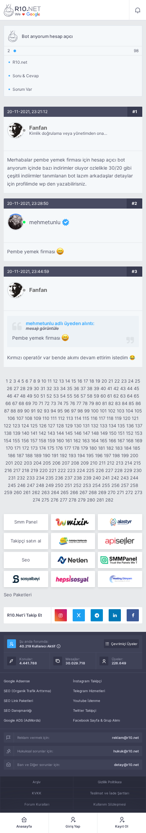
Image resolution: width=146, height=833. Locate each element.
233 (30, 477)
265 (64, 492)
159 (51, 440)
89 (20, 410)
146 (77, 433)
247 (31, 485)
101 (103, 410)
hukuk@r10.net (126, 751)
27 (16, 388)
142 (42, 433)
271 (120, 492)
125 (34, 425)
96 (67, 410)
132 (94, 425)
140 (25, 433)
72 (47, 403)
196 (99, 455)
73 (53, 403)
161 (68, 440)
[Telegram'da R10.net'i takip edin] (97, 615)
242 (115, 477)
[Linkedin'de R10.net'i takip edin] (115, 615)
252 (77, 485)
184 (127, 448)
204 (37, 463)
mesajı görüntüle (42, 328)
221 (52, 470)
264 (55, 492)
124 (25, 425)
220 (43, 470)
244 (134, 477)
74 (59, 403)
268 (93, 492)
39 (96, 388)
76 (72, 403)
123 (16, 425)
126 (43, 425)
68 (21, 403)
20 (104, 381)
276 (54, 500)
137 (138, 425)
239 (87, 477)
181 (101, 448)
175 (50, 448)
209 (84, 463)
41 (109, 388)
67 (14, 403)
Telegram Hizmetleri (89, 691)
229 (128, 470)
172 (25, 448)
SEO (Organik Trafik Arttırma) (27, 691)
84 (124, 403)
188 (29, 455)
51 (42, 396)
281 (100, 500)
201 (9, 463)
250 (59, 485)
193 (72, 455)
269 (102, 492)
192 (63, 455)
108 (28, 418)
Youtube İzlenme (86, 701)
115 (86, 418)
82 (111, 403)
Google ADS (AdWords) (22, 720)
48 (22, 396)
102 (111, 410)
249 (49, 485)
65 (136, 396)
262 (36, 492)
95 (60, 410)
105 (138, 410)
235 (49, 477)
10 (43, 381)
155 (16, 440)
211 (102, 463)
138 (8, 433)
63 (123, 396)
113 (69, 418)
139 (16, 433)
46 (9, 396)
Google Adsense (17, 681)
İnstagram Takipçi (87, 681)
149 (104, 433)
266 (74, 492)
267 (83, 492)
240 (97, 477)
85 (131, 403)
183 (119, 448)
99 (87, 410)
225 (90, 470)
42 (116, 388)
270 (111, 492)
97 (73, 410)
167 (121, 440)
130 (77, 425)
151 (121, 433)
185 (136, 448)
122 (7, 425)
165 (103, 440)
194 (81, 455)
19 (97, 381)
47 (16, 396)
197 (107, 455)
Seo (26, 559)
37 (83, 388)
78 (85, 403)
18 (91, 381)
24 (130, 381)
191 (55, 455)
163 (86, 440)
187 (20, 455)
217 (16, 470)
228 (118, 470)
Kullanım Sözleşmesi (109, 804)
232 (21, 477)
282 (109, 500)
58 (89, 396)
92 (39, 410)
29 (29, 388)
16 (79, 381)
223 (71, 470)
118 (110, 418)
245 (12, 485)
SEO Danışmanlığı (18, 710)
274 (36, 500)
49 (29, 396)
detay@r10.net (126, 765)
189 (37, 455)
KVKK (36, 793)
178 (75, 448)
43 (123, 388)
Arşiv (37, 782)
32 (49, 388)
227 (109, 470)
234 (40, 477)
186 (11, 455)
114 (77, 418)
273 (138, 492)
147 (86, 433)
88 (13, 410)
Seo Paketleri (18, 594)
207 (66, 463)
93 (46, 410)
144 (60, 433)
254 (96, 485)
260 (18, 492)
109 (37, 418)
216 (8, 470)
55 (69, 396)
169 (138, 440)
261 (27, 492)
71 (41, 403)
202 (18, 463)
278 (72, 500)
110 (45, 418)
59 (96, 396)
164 (94, 440)
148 (95, 433)
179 (84, 448)
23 (124, 381)
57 (83, 396)
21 (110, 381)
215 (137, 463)
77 (78, 403)
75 (66, 403)
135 (121, 425)
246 (21, 485)
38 (89, 388)
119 (118, 418)
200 (134, 455)
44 (129, 388)
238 (78, 477)
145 (69, 433)
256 (115, 485)
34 (63, 388)
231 (12, 477)
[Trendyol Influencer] (73, 522)
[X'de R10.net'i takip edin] (79, 615)
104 (129, 410)
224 (81, 470)
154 (7, 440)
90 (27, 410)
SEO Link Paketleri (18, 701)
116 (94, 418)
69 (28, 403)
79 (91, 403)
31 (42, 388)
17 (86, 381)
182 (110, 448)
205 (47, 463)
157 (33, 440)
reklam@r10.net (125, 737)
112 (61, 418)
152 (129, 433)
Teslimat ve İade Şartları (109, 793)
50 (36, 396)
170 (9, 448)
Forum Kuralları (36, 804)
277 (63, 500)
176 (59, 448)
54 (63, 396)
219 (34, 470)
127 (51, 425)
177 (67, 448)
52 (49, 396)
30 (36, 388)
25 (137, 381)
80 (98, 403)
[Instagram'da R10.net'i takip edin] (61, 615)
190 (46, 455)
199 (125, 455)
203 (28, 463)
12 (55, 381)
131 (86, 425)
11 (50, 381)
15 (73, 381)
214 (128, 463)
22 (117, 381)
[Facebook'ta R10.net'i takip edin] (133, 615)
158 (42, 440)
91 (33, 410)
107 (19, 418)
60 (103, 396)
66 (8, 403)
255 (106, 485)
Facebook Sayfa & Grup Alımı (96, 720)
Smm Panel (25, 522)
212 (110, 463)
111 (54, 418)
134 (112, 425)
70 (34, 403)
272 (129, 492)
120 (126, 418)
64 (129, 396)
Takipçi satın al (26, 540)
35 (69, 388)
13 (61, 381)
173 (34, 448)
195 (90, 455)
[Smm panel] (120, 560)
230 (137, 470)
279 (82, 500)
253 (87, 485)
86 (138, 403)
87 (6, 410)
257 (125, 485)
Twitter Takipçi (84, 710)
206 (56, 463)
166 (112, 440)
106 (11, 418)
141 (34, 433)
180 (93, 448)
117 (102, 418)
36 (76, 388)
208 (75, 463)
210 (93, 463)
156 (25, 440)
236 (59, 477)
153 (138, 433)
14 (67, 381)
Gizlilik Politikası (110, 782)
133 (103, 425)
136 (130, 425)
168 (129, 440)
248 (40, 485)
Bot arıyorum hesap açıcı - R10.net (22, 10)
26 (9, 388)
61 (109, 396)
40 (103, 388)
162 (77, 440)
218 (25, 470)
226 (100, 470)
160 (60, 440)
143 (51, 433)
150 (112, 433)
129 (69, 425)
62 (116, 396)
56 (76, 396)
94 (53, 410)
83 (118, 403)
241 (106, 477)
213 (119, 463)
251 (68, 485)
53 (56, 396)
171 (17, 448)
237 (68, 477)
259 (8, 492)
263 (45, 492)
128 (60, 425)
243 (125, 477)
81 (104, 403)
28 (22, 388)
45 (136, 388)
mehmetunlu (44, 222)
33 (56, 388)
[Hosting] (120, 522)
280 (91, 500)
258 (134, 485)
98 (80, 410)
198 (116, 455)
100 (94, 410)
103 (120, 410)
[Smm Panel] (120, 541)
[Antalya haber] (73, 541)
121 (135, 418)
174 (42, 448)
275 (45, 500)
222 (62, 470)
